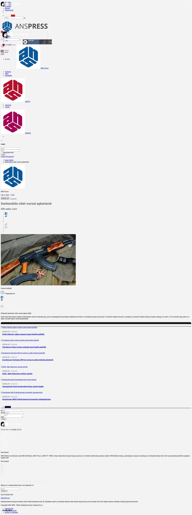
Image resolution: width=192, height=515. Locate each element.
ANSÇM (28, 133)
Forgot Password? (7, 157)
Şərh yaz (8, 407)
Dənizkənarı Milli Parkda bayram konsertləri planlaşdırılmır (26, 399)
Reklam (7, 8)
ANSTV (27, 102)
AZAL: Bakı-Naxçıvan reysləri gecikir (17, 374)
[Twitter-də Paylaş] (6, 217)
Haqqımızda (9, 10)
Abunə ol (4, 491)
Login (3, 154)
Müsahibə (8, 76)
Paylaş (4, 419)
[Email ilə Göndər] (6, 228)
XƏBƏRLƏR (5, 199)
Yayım (4, 432)
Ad (2, 411)
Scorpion (75, 505)
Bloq (6, 74)
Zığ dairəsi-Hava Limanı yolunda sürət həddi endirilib (24, 347)
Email (3, 413)
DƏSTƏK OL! (5, 498)
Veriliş (7, 107)
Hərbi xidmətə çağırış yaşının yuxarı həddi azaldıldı (23, 334)
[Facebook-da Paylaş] (6, 214)
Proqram (5, 447)
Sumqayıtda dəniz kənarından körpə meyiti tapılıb (23, 386)
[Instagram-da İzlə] (2, 474)
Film (3, 449)
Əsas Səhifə (9, 160)
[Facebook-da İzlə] (2, 466)
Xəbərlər (8, 72)
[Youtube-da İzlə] (2, 471)
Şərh (2, 417)
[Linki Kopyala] (6, 225)
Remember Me (8, 153)
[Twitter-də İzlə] (2, 468)
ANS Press (44, 68)
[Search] (13, 16)
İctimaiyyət (13, 198)
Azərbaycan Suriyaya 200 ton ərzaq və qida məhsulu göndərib (27, 360)
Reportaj (8, 105)
